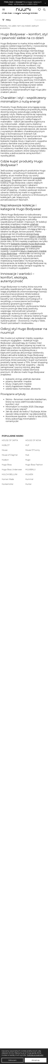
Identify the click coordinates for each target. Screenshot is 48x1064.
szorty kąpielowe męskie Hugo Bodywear (21, 247)
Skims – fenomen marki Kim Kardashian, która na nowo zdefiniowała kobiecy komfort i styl (26, 401)
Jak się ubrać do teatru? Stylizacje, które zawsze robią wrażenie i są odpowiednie (26, 412)
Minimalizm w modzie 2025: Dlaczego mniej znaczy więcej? (25, 407)
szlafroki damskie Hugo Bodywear (19, 225)
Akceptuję (35, 1060)
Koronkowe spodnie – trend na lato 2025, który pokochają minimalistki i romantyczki (26, 418)
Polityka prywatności (35, 1055)
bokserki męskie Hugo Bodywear (28, 244)
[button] (23, 3)
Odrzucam (12, 1060)
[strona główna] (23, 9)
